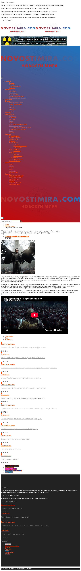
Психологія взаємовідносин (22, 127)
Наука (11, 121)
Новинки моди (13, 139)
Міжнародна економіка (16, 102)
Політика (8, 99)
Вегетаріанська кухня (20, 146)
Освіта (11, 122)
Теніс (10, 164)
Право (11, 106)
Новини (7, 89)
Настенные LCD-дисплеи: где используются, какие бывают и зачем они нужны (28, 17)
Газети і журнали (14, 149)
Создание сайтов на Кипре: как (11, 508)
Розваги (26, 236)
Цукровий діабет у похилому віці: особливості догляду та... (21, 378)
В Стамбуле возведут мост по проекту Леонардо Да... (19, 429)
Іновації (11, 111)
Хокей (11, 167)
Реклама (12, 84)
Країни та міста (13, 179)
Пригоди (11, 132)
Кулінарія (12, 141)
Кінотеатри (19, 236)
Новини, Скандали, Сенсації (17, 98)
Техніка (8, 112)
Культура (12, 119)
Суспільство (9, 114)
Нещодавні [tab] (9, 336)
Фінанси (11, 107)
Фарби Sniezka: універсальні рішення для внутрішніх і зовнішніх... (23, 358)
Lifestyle (8, 134)
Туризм (7, 174)
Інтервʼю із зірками (14, 161)
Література (12, 117)
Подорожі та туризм (15, 182)
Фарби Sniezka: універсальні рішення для (15, 517)
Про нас (11, 83)
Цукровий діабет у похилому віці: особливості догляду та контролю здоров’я (27, 14)
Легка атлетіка (13, 172)
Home (7, 224)
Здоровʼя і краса (14, 136)
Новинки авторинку (15, 137)
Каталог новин (13, 94)
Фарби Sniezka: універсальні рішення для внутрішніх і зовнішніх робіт (25, 8)
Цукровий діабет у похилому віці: (12, 534)
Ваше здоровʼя (13, 142)
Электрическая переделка (10, 459)
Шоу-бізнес (12, 116)
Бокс (10, 169)
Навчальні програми (15, 126)
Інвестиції (12, 109)
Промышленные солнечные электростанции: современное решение (24, 525)
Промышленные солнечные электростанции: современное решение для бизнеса (29, 11)
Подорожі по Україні (15, 177)
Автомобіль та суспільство (17, 129)
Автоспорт (12, 171)
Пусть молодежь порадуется (11, 449)
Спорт (7, 162)
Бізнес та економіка (15, 104)
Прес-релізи (12, 91)
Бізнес (7, 101)
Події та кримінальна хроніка (18, 124)
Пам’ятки (12, 181)
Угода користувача (15, 86)
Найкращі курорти (14, 184)
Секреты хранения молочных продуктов (15, 439)
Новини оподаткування (16, 96)
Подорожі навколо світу (16, 176)
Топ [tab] (6, 338)
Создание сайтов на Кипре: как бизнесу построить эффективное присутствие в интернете (32, 5)
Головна (8, 81)
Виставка (12, 152)
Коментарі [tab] (8, 339)
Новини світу (13, 93)
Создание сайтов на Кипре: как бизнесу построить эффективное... (23, 347)
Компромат (17, 151)
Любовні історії (18, 159)
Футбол (11, 166)
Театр (11, 131)
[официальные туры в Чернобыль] (34, 45)
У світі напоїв (18, 147)
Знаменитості (13, 157)
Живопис (16, 154)
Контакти (12, 88)
